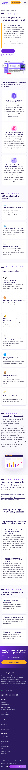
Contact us (4, 753)
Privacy (3, 763)
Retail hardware (5, 714)
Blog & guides (5, 746)
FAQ (2, 748)
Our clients (4, 739)
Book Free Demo (16, 2)
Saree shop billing (9, 497)
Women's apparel (10, 496)
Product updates (5, 712)
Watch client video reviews (10, 485)
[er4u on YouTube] (10, 695)
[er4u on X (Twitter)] (13, 695)
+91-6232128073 (7, 688)
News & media (5, 744)
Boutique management (13, 499)
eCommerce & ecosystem (8, 709)
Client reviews (5, 741)
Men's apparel (18, 496)
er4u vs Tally (4, 721)
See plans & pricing (8, 55)
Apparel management (19, 497)
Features (3, 702)
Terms (6, 763)
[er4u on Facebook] (2, 695)
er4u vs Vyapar (5, 729)
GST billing (4, 499)
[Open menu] (24, 2)
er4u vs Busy (4, 726)
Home (2, 10)
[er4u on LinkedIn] (17, 695)
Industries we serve (6, 751)
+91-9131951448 (7, 690)
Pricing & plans (5, 704)
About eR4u (4, 736)
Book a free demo (14, 662)
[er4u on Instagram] (6, 695)
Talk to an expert (8, 51)
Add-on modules (5, 707)
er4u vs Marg (4, 724)
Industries (7, 10)
